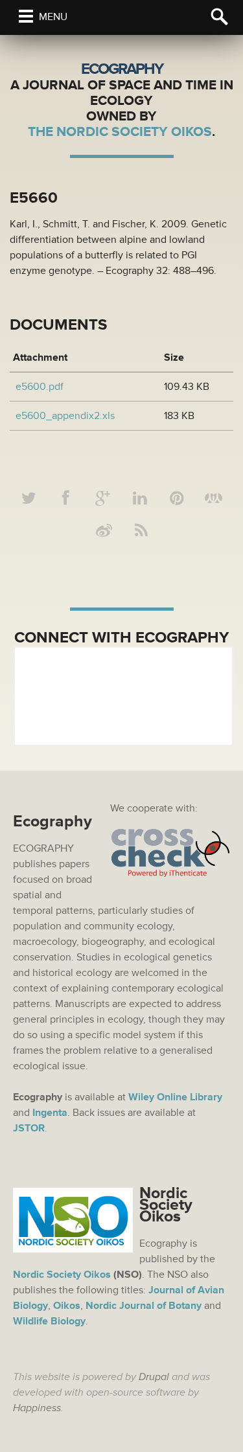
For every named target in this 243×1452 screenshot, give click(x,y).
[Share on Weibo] (104, 531)
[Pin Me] (177, 498)
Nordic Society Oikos (62, 1274)
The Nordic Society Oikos (120, 132)
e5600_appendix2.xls (65, 415)
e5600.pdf (40, 386)
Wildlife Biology (49, 1321)
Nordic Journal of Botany (144, 1305)
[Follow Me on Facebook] (66, 498)
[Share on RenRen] (214, 498)
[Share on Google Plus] (103, 498)
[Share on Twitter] (29, 498)
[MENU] (26, 16)
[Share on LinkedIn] (140, 498)
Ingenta (49, 1112)
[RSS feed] (141, 531)
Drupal (154, 1376)
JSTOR (29, 1128)
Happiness (37, 1407)
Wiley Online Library (175, 1097)
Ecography (122, 69)
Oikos (66, 1305)
